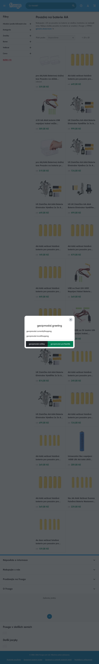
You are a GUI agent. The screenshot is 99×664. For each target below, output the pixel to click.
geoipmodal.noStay (37, 344)
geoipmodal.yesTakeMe (60, 344)
